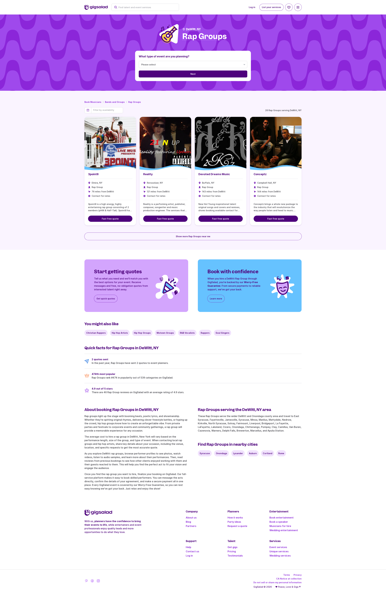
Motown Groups (165, 333)
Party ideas (234, 521)
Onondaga (221, 453)
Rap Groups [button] (204, 36)
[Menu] (298, 7)
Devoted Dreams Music (214, 174)
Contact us (192, 551)
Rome (281, 453)
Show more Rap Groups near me (193, 236)
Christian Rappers (96, 333)
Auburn (253, 453)
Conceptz (260, 174)
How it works (235, 517)
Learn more (216, 298)
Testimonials (235, 555)
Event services (278, 547)
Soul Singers (222, 333)
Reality (148, 174)
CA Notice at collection (289, 578)
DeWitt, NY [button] (193, 29)
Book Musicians (92, 102)
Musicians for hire (280, 526)
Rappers (205, 333)
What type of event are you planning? (164, 56)
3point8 (93, 174)
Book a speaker (278, 521)
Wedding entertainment (283, 530)
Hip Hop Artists (120, 333)
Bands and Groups (115, 102)
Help (188, 547)
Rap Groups (134, 102)
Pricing (232, 551)
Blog (188, 521)
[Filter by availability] (107, 110)
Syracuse (205, 453)
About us (191, 517)
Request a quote (237, 526)
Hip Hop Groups (142, 333)
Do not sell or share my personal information (277, 582)
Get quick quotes (105, 298)
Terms (286, 575)
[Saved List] (289, 7)
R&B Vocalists (187, 333)
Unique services (279, 551)
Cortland (267, 453)
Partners (191, 526)
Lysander (238, 453)
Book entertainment (281, 517)
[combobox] (146, 7)
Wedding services (280, 555)
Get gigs (232, 547)
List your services (271, 7)
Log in (252, 7)
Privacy (298, 575)
